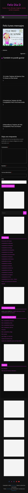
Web (2, 179)
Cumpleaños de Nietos (6, 263)
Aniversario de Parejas (6, 241)
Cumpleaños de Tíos (6, 277)
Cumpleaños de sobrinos (7, 272)
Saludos (3, 283)
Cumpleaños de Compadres (7, 250)
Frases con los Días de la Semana (9, 281)
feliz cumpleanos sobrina (7, 327)
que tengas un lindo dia (6, 336)
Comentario (4, 147)
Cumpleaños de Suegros (7, 274)
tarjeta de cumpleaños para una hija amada (11, 341)
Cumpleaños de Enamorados (8, 254)
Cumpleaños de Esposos (7, 256)
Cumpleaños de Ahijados (7, 245)
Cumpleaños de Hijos (6, 261)
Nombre (4, 166)
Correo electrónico (6, 172)
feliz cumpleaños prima (6, 323)
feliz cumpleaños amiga (6, 332)
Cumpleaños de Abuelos (7, 243)
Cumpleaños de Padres (6, 265)
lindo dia (3, 329)
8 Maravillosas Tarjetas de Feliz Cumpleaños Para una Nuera (12, 125)
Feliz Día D (14, 5)
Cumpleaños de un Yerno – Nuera (9, 279)
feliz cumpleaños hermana (7, 320)
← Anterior (4, 50)
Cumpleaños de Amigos (6, 247)
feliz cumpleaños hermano (7, 325)
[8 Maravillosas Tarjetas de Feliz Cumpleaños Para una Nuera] (14, 110)
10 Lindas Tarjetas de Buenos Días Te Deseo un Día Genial (13, 77)
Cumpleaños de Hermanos (7, 259)
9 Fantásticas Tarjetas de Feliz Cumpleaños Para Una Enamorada (14, 101)
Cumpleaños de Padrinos (7, 268)
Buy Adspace (4, 368)
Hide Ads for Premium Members (8, 370)
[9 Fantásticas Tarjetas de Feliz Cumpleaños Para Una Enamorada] (14, 86)
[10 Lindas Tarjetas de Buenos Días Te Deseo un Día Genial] (14, 62)
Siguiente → (23, 53)
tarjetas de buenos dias (6, 338)
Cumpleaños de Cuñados (7, 252)
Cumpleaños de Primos (6, 270)
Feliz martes (4, 334)
